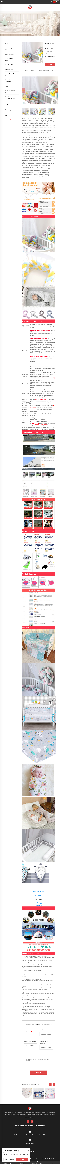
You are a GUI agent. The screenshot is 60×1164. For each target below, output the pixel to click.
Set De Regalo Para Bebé (10, 91)
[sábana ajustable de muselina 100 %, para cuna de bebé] (27, 1093)
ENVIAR (38, 1072)
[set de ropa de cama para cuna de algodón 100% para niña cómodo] (50, 1093)
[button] (50, 1084)
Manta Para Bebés (9, 64)
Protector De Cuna (28, 26)
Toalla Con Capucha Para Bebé (10, 103)
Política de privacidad (50, 1158)
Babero (6, 86)
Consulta (50, 64)
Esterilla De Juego (9, 69)
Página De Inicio (9, 26)
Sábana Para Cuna (9, 54)
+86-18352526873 (30, 1143)
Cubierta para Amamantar (8, 80)
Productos (18, 26)
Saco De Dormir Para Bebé (10, 74)
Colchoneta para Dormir (9, 59)
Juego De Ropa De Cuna (9, 48)
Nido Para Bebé (9, 115)
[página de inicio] (30, 7)
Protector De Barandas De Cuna (9, 110)
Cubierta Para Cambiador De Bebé (10, 97)
